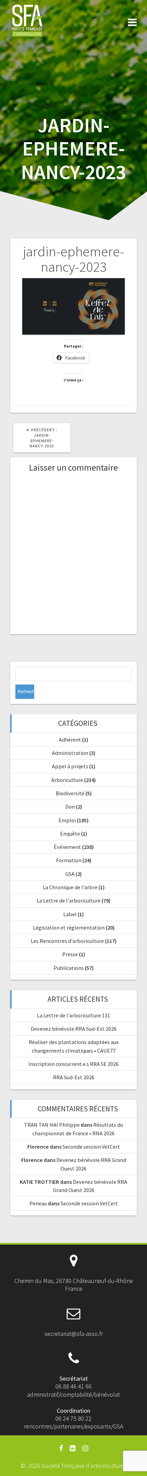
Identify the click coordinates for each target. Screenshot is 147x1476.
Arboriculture (67, 779)
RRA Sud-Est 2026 (73, 1077)
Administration (70, 752)
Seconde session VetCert (91, 1146)
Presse (70, 954)
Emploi (67, 820)
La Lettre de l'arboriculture (69, 900)
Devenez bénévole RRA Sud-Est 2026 (74, 1028)
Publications (69, 967)
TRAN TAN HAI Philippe (52, 1124)
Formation (68, 860)
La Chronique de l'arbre (70, 887)
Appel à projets (70, 766)
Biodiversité (70, 793)
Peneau (38, 1203)
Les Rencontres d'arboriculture (67, 940)
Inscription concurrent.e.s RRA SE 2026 (73, 1063)
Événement (67, 846)
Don (70, 806)
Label (70, 914)
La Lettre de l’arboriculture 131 (73, 1015)
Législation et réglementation (69, 927)
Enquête (70, 833)
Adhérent (70, 739)
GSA (70, 873)
